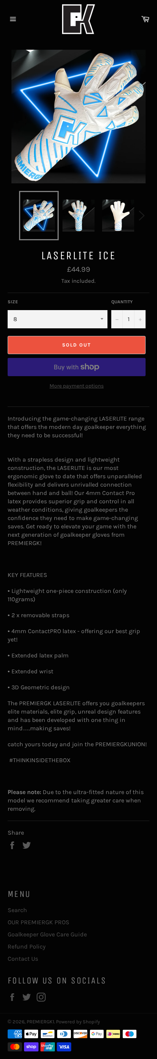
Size (13, 301)
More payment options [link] (77, 386)
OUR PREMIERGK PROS (38, 922)
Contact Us (23, 958)
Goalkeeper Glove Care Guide (47, 934)
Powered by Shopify (78, 1021)
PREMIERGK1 (40, 1021)
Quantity (122, 301)
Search (17, 910)
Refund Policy (27, 946)
